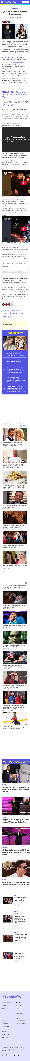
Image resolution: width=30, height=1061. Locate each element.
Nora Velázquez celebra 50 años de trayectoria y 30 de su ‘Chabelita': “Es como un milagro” (20, 899)
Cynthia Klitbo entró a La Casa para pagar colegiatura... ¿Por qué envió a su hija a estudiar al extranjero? (20, 937)
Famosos (4, 785)
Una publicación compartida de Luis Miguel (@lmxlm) (15, 271)
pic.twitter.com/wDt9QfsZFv (14, 96)
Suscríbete (25, 2)
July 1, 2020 (8, 104)
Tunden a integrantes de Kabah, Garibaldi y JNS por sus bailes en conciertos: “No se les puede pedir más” (16, 370)
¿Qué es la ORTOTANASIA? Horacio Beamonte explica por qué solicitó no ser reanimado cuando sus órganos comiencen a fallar (20, 918)
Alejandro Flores (17, 961)
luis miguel (6, 310)
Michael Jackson (16, 310)
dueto (22, 313)
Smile (11, 317)
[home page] (10, 2)
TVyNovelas (16, 926)
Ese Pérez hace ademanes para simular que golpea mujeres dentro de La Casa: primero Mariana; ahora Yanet (16, 389)
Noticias (15, 9)
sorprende (15, 313)
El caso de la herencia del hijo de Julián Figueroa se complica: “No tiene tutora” (16, 353)
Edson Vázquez (17, 905)
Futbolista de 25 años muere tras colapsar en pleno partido (16, 361)
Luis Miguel (5, 57)
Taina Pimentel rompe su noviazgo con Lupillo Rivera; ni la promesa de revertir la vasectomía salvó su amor (20, 955)
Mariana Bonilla (18, 17)
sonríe (4, 317)
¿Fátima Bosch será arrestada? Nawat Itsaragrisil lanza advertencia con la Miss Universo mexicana (16, 379)
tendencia (5, 313)
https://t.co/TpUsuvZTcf (14, 91)
